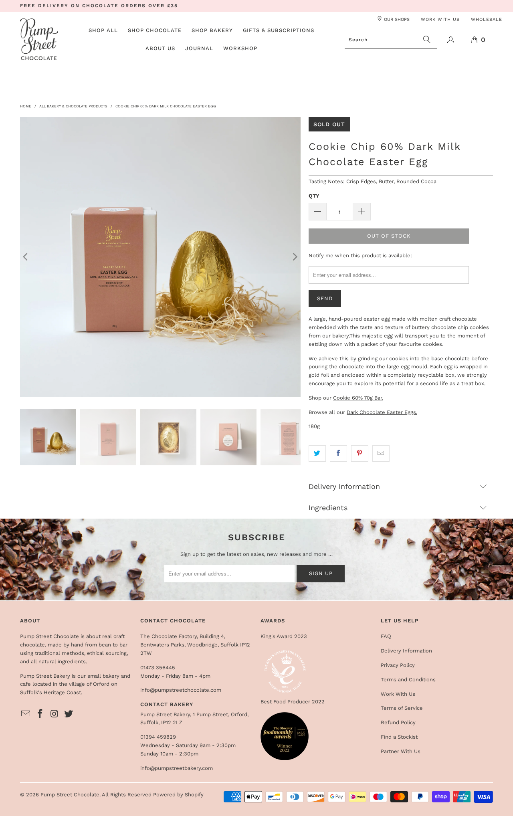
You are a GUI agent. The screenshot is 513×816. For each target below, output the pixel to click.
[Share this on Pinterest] (359, 453)
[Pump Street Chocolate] (39, 39)
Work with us (440, 19)
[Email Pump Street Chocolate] (26, 714)
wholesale (486, 19)
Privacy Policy (398, 665)
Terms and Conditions (408, 680)
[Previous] (26, 257)
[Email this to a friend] (381, 453)
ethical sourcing (107, 653)
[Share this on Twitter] (317, 453)
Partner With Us (400, 751)
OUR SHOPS (397, 19)
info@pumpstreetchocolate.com (180, 690)
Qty (314, 196)
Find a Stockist (399, 737)
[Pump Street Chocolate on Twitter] (69, 714)
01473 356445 (157, 668)
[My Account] (451, 39)
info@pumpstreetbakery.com (176, 768)
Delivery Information (406, 651)
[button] (155, 31)
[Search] (427, 39)
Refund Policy (398, 722)
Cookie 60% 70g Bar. (358, 398)
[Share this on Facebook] (338, 453)
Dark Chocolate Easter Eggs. (382, 412)
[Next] (294, 257)
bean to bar (113, 645)
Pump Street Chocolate (69, 795)
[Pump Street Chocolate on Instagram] (54, 714)
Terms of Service (402, 708)
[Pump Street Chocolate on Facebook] (40, 714)
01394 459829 (158, 737)
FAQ (386, 636)
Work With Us (398, 694)
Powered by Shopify (178, 795)
